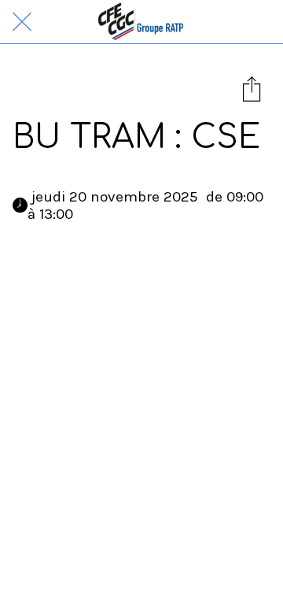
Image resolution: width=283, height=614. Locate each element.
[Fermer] (22, 22)
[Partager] (251, 88)
